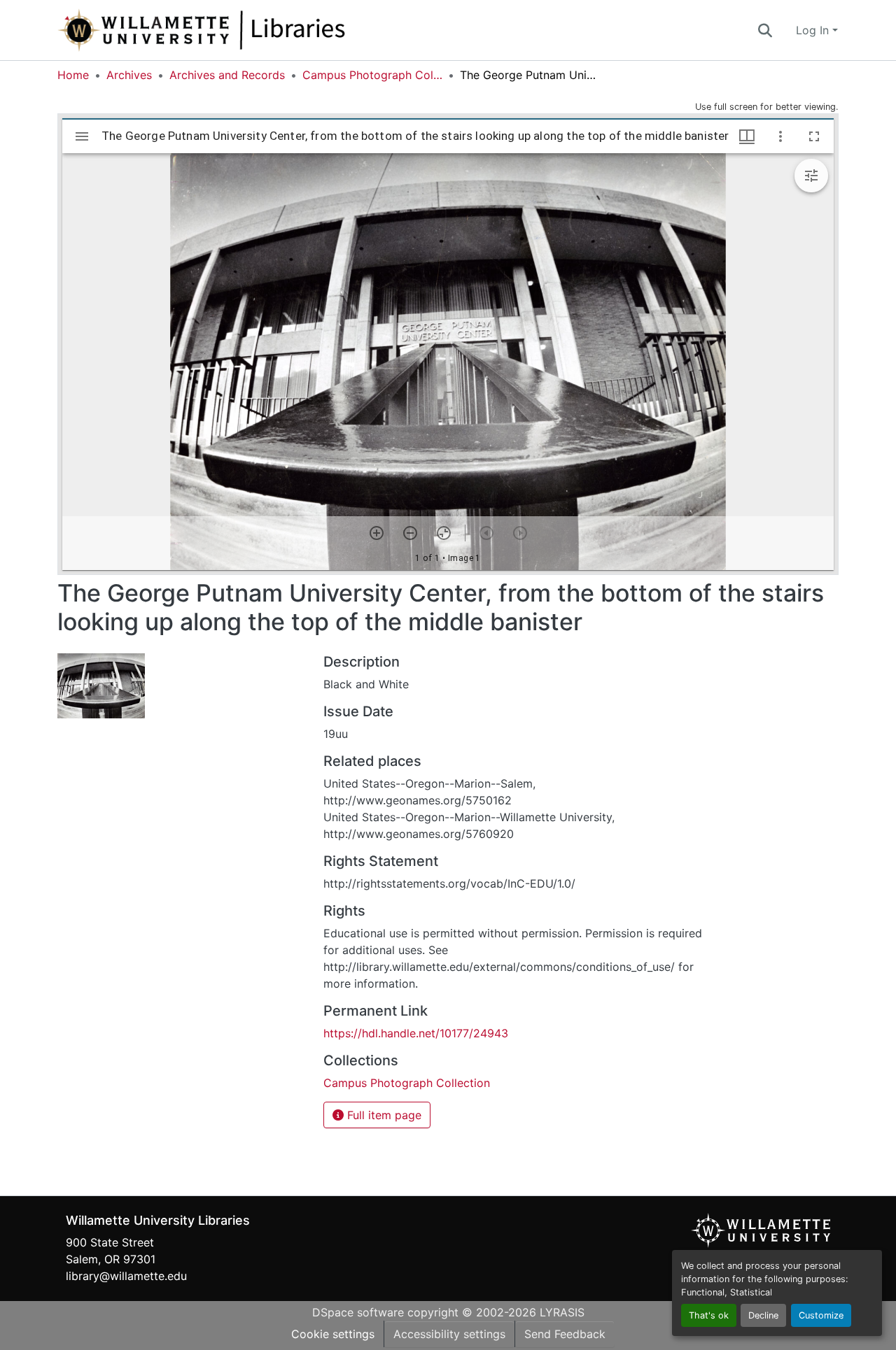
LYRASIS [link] (562, 1312)
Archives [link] (129, 75)
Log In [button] (814, 30)
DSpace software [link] (358, 1312)
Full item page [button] (382, 1115)
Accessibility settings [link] (449, 1334)
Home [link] (73, 75)
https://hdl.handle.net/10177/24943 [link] (415, 1033)
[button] (247, 30)
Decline (763, 1315)
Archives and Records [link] (227, 75)
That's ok (709, 1315)
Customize (821, 1315)
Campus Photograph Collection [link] (372, 75)
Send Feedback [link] (565, 1334)
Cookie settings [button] (332, 1334)
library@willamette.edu (126, 1276)
